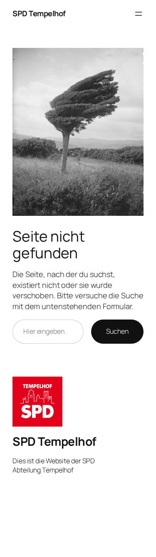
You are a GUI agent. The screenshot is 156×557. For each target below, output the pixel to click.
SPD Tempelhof (39, 13)
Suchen (117, 331)
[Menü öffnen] (139, 14)
